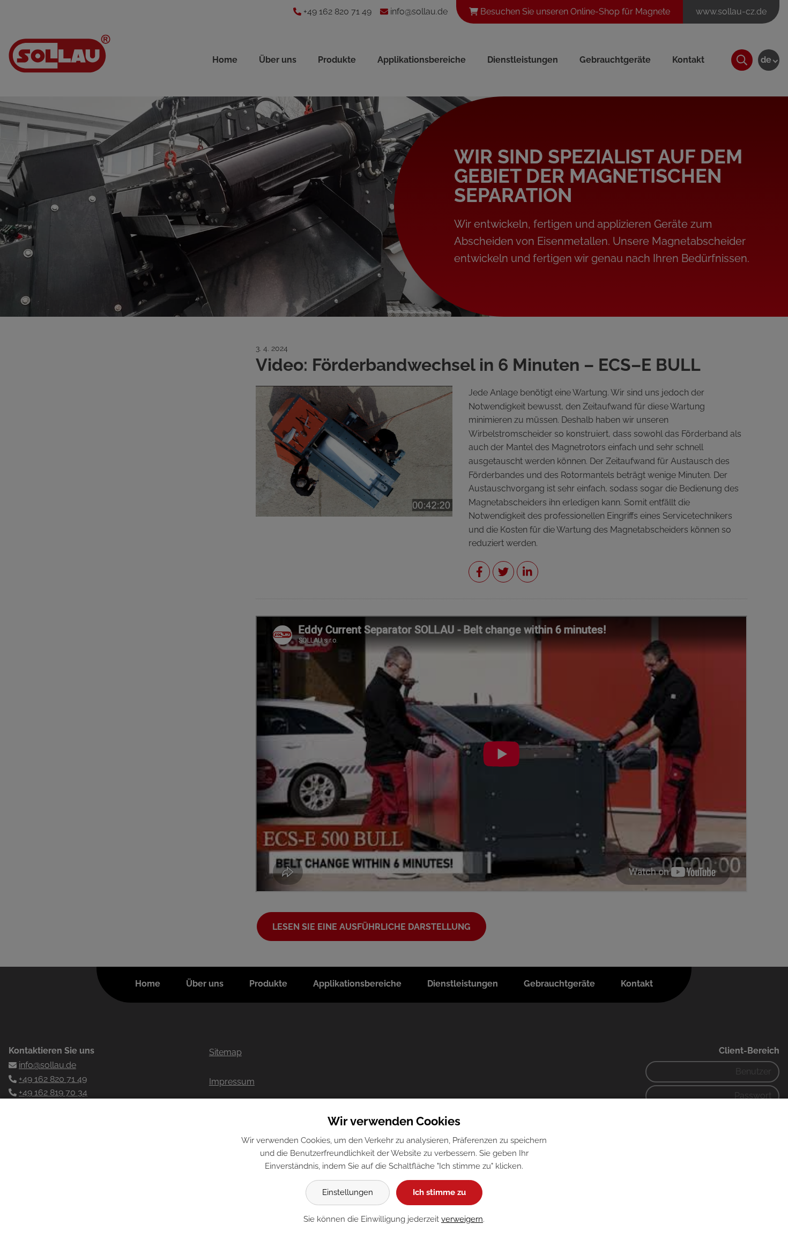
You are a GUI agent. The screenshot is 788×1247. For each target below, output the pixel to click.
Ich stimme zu (439, 1192)
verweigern (462, 1219)
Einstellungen (347, 1192)
